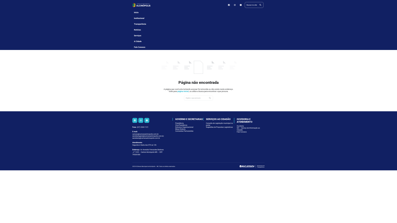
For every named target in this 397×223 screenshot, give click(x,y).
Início (136, 12)
